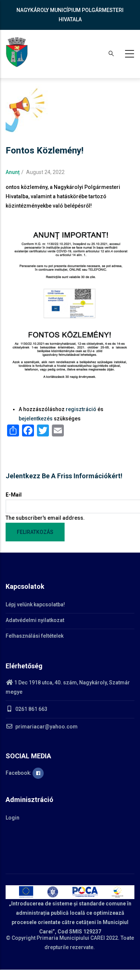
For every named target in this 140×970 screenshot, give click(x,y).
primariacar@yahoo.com (46, 727)
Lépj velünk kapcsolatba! (35, 604)
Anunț (13, 172)
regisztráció (81, 409)
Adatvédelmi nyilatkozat (35, 620)
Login (12, 818)
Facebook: (19, 773)
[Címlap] (17, 52)
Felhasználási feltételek (34, 636)
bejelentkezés (36, 419)
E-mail (14, 495)
